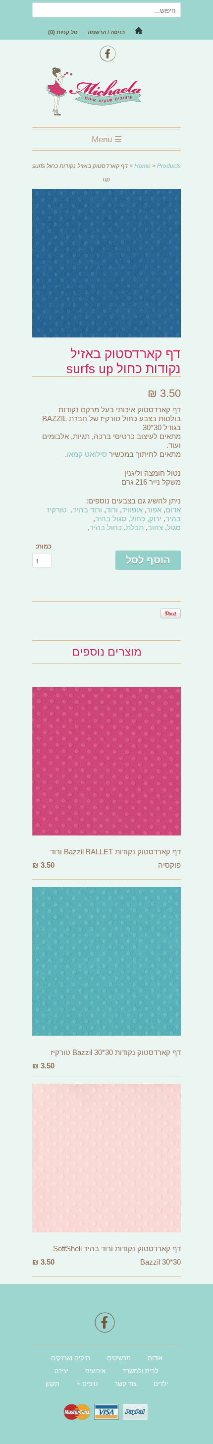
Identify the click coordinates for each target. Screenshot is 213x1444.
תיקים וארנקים (70, 1358)
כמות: (43, 546)
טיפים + (87, 1384)
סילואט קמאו (87, 454)
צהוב (155, 527)
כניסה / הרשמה (106, 32)
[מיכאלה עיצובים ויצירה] (106, 92)
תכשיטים (119, 1358)
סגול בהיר (110, 518)
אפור (154, 509)
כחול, (136, 518)
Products (169, 166)
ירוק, (154, 518)
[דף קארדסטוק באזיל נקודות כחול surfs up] (106, 335)
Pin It (170, 613)
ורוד (112, 509)
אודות (155, 1358)
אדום (173, 509)
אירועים (95, 1371)
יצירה (61, 1371)
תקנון (52, 1384)
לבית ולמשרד (140, 1371)
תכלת (135, 527)
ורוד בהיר (87, 509)
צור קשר (125, 1384)
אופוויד (132, 509)
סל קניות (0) (63, 32)
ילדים (161, 1384)
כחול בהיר (106, 527)
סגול (174, 527)
